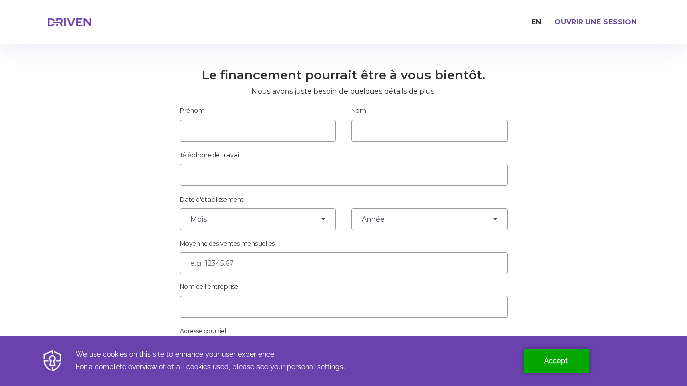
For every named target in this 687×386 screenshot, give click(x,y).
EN (536, 21)
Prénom (192, 110)
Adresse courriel (203, 331)
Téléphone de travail (210, 155)
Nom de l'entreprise (209, 287)
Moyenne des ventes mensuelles (227, 243)
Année (373, 219)
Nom (358, 110)
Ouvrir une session (595, 21)
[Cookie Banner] (343, 361)
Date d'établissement (212, 199)
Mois (198, 219)
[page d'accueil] (90, 22)
